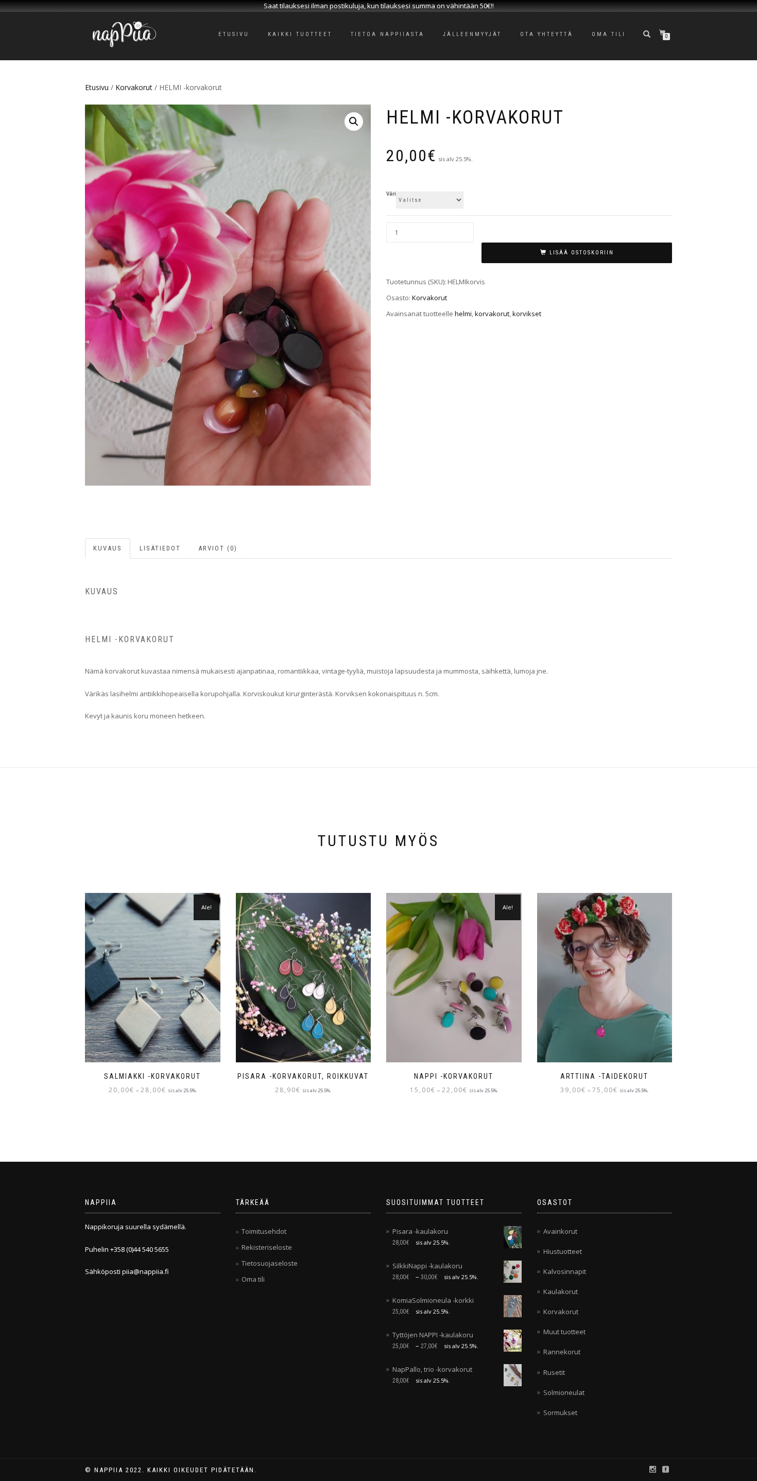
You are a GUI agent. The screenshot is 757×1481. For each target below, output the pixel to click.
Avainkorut (560, 1231)
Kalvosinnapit (564, 1271)
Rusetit (554, 1372)
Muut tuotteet (564, 1331)
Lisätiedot (160, 548)
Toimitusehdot (264, 1231)
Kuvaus (107, 548)
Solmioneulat (563, 1392)
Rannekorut (561, 1351)
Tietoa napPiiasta (387, 34)
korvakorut (492, 313)
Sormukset (560, 1412)
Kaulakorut (560, 1291)
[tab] (108, 548)
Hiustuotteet (562, 1251)
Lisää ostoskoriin (581, 252)
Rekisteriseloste (267, 1247)
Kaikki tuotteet (300, 34)
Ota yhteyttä (546, 34)
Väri (391, 194)
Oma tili (609, 34)
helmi (463, 313)
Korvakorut (133, 87)
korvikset (526, 313)
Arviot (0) (217, 548)
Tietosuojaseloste (270, 1263)
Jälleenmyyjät (472, 34)
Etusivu (233, 34)
